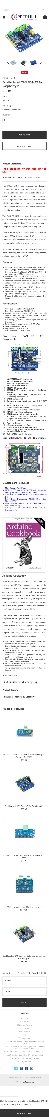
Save (25, 72)
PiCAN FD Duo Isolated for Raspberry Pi (24, 907)
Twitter (16, 1068)
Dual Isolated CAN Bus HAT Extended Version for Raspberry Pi (24, 957)
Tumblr (26, 1068)
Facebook (21, 1068)
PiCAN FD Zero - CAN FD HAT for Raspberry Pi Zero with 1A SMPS (23, 755)
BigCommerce (29, 1081)
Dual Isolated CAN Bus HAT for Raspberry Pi (24, 806)
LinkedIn (31, 1068)
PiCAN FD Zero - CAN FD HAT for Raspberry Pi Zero (23, 856)
